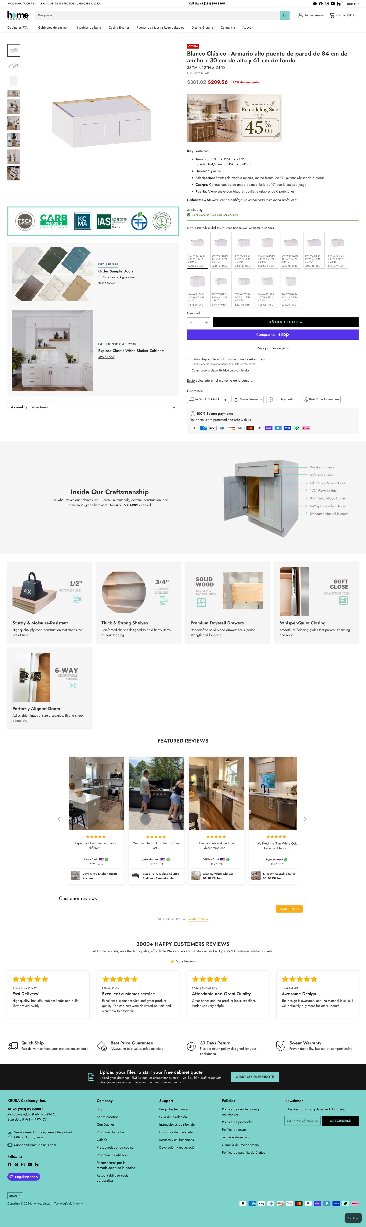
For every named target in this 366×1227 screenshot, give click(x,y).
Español (351, 4)
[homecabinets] (18, 15)
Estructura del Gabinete (176, 1132)
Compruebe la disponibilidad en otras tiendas (221, 370)
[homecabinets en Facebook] (315, 4)
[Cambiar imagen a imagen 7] (13, 140)
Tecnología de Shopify (68, 1203)
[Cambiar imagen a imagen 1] (13, 50)
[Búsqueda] (285, 15)
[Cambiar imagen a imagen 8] (13, 156)
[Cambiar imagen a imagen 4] (13, 93)
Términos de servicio (236, 1137)
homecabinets (41, 1203)
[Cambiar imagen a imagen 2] (13, 65)
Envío (191, 380)
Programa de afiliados (112, 1155)
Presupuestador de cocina (115, 1147)
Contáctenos (105, 1124)
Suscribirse (340, 1120)
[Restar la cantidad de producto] (191, 322)
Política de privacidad (237, 1122)
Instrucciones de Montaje (177, 1124)
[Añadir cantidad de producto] (206, 322)
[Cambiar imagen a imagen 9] (13, 173)
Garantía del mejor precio (240, 1144)
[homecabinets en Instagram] (327, 4)
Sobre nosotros (107, 1116)
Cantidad (193, 313)
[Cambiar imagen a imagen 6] (13, 123)
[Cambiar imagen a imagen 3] (13, 81)
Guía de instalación (173, 1116)
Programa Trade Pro (111, 1132)
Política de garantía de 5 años (243, 1152)
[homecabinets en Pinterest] (321, 4)
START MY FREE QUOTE (255, 1076)
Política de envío (234, 1129)
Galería (102, 1139)
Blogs (101, 1109)
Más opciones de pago (272, 348)
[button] (61, 821)
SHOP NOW (106, 283)
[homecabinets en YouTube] (333, 4)
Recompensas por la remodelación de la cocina (116, 1165)
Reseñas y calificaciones (176, 1139)
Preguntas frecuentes (174, 1109)
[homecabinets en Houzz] (339, 4)
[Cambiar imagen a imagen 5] (13, 106)
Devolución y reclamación (177, 1147)
